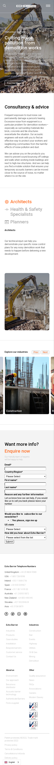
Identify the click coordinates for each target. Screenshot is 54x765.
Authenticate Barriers (15, 699)
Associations (35, 689)
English (12, 762)
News (31, 680)
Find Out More (14, 83)
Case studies (12, 639)
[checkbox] (26, 520)
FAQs (31, 684)
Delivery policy (11, 758)
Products (10, 635)
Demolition (34, 661)
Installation (11, 644)
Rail (30, 635)
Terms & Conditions (14, 749)
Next (45, 352)
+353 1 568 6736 (19, 581)
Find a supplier (12, 703)
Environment (12, 676)
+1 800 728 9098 (17, 576)
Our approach (12, 680)
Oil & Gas (33, 652)
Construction (35, 631)
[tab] (27, 201)
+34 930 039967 (18, 585)
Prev (36, 352)
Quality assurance (37, 676)
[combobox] (12, 762)
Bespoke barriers (13, 648)
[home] (25, 7)
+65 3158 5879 (16, 606)
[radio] (29, 520)
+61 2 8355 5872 (21, 593)
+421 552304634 (21, 602)
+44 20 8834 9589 (28, 572)
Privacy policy (11, 745)
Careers (32, 693)
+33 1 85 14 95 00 (20, 589)
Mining (32, 656)
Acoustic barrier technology (13, 693)
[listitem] (27, 385)
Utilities (32, 648)
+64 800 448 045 (25, 598)
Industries (10, 631)
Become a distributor (10, 685)
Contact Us (11, 656)
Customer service (14, 652)
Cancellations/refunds (15, 753)
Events (32, 639)
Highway (33, 644)
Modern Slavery (36, 697)
